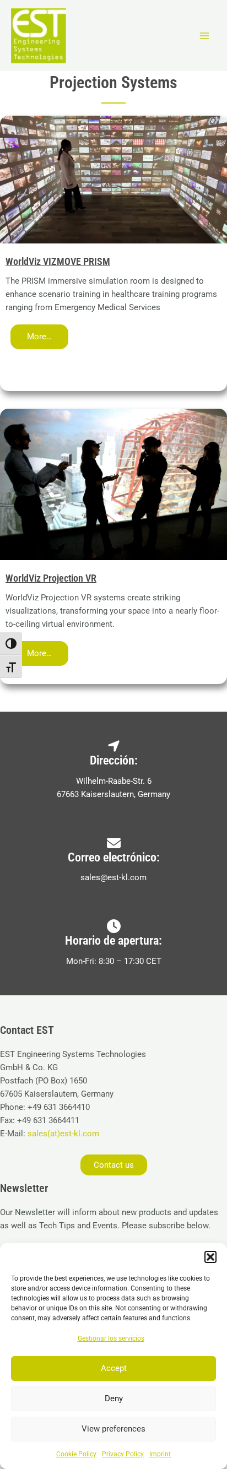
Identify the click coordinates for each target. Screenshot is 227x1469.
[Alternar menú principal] (204, 35)
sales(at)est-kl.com (62, 1134)
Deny (114, 1398)
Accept (114, 1368)
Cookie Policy (76, 1454)
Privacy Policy (123, 1454)
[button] (210, 1256)
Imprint (160, 1454)
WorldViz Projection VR (51, 578)
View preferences (113, 1429)
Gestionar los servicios (111, 1338)
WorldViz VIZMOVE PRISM (58, 261)
